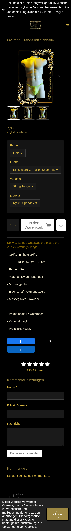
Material (15, 195)
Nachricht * (14, 423)
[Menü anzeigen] (3, 25)
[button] (13, 113)
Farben (14, 145)
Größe (14, 162)
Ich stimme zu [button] (57, 514)
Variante (15, 178)
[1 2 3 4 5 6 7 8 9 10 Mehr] (13, 225)
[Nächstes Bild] (59, 76)
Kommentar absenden (24, 453)
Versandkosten (21, 132)
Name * (12, 387)
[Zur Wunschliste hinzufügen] (61, 225)
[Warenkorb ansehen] (67, 25)
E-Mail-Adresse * (18, 405)
